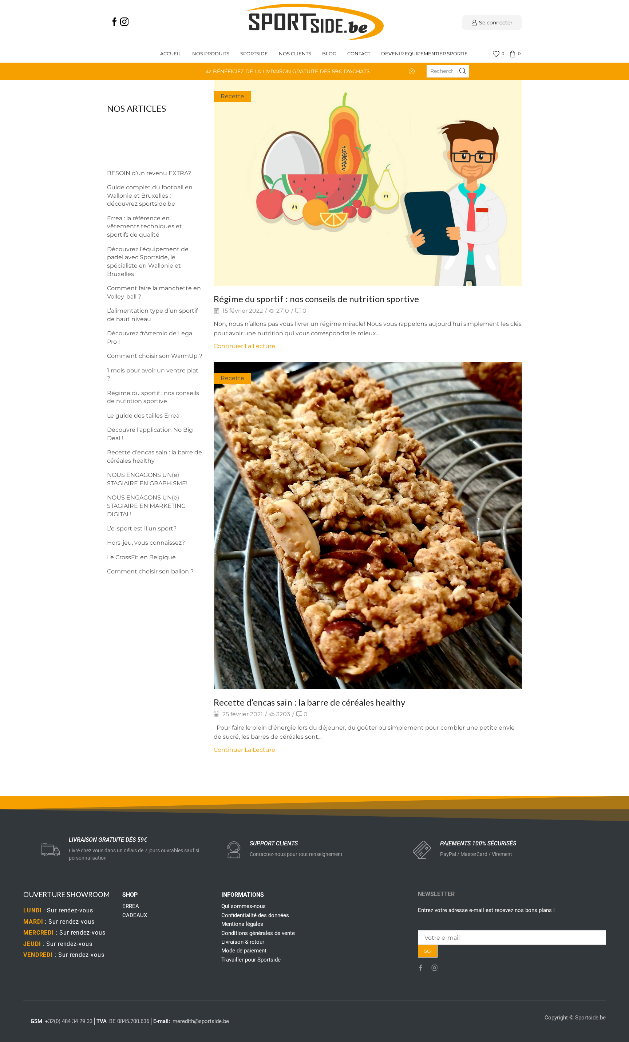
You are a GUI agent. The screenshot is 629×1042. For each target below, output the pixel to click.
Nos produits (210, 53)
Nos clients (295, 53)
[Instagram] (124, 22)
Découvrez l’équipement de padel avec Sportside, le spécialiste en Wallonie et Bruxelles (148, 261)
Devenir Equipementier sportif (424, 53)
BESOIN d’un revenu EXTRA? (149, 173)
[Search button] (462, 71)
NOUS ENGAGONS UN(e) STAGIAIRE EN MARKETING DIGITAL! (146, 506)
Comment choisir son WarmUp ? (154, 355)
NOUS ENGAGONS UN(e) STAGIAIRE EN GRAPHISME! (147, 479)
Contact (358, 53)
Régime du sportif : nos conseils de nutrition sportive (316, 298)
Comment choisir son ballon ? (150, 571)
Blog (329, 53)
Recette (232, 96)
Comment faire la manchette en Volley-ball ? (154, 292)
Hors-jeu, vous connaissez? (146, 542)
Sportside (254, 53)
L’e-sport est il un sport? (142, 528)
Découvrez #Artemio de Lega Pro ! (149, 337)
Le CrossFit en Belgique (141, 557)
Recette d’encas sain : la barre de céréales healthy (309, 702)
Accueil (170, 53)
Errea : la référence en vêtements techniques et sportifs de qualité (144, 226)
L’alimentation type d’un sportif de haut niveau (152, 315)
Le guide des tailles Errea (143, 415)
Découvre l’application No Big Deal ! (150, 434)
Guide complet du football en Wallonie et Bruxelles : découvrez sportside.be (150, 196)
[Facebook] (114, 22)
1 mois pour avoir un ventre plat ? (152, 374)
